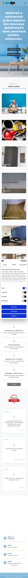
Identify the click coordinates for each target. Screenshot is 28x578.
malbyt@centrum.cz (13, 555)
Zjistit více (14, 111)
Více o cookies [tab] (23, 264)
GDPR (16, 577)
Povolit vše (14, 307)
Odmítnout (14, 315)
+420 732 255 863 (14, 49)
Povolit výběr (14, 311)
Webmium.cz (8, 573)
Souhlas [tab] (5, 264)
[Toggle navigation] (25, 3)
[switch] (24, 292)
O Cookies (20, 577)
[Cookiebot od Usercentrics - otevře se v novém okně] (20, 261)
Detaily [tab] (14, 264)
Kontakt (14, 384)
